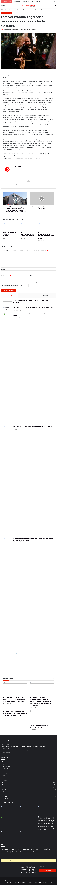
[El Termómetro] (28, 5)
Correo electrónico (6, 275)
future (37, 849)
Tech (17, 851)
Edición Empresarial (6, 766)
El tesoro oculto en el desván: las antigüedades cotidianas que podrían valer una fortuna (28, 235)
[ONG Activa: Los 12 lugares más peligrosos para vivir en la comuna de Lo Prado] (7, 481)
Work (34, 851)
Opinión (4, 775)
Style (13, 851)
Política (3, 784)
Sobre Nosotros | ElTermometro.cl (42, 882)
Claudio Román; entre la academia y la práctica (39, 727)
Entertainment (26, 849)
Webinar (5, 780)
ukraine (25, 851)
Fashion (32, 849)
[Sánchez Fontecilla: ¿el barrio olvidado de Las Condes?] (28, 821)
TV (20, 851)
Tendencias (8, 9)
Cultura (13, 9)
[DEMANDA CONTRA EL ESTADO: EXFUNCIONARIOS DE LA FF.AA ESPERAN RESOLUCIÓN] (7, 303)
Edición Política (5, 768)
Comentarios (46, 295)
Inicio (3, 9)
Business (14, 849)
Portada (9, 13)
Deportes (4, 761)
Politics (3, 851)
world (38, 851)
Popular (10, 295)
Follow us (3, 856)
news (50, 849)
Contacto (53, 882)
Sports (8, 851)
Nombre (3, 269)
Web (31, 275)
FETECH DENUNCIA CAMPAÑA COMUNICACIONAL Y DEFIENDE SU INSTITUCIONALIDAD (11, 235)
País (3, 782)
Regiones (4, 789)
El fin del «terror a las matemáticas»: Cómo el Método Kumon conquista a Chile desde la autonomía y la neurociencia (46, 235)
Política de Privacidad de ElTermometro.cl (23, 882)
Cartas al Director (7, 778)
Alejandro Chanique (6, 849)
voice (30, 851)
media (45, 849)
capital (19, 849)
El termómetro (7, 29)
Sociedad (5, 798)
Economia (4, 764)
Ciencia (5, 794)
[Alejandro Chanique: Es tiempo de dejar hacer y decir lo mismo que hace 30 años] (7, 309)
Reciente (27, 295)
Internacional (5, 771)
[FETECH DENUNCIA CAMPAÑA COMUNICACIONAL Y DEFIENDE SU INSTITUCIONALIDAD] (11, 227)
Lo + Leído (4, 773)
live (41, 849)
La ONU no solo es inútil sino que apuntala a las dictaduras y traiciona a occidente (15, 713)
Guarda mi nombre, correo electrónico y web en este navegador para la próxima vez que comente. (25, 282)
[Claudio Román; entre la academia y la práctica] (42, 717)
